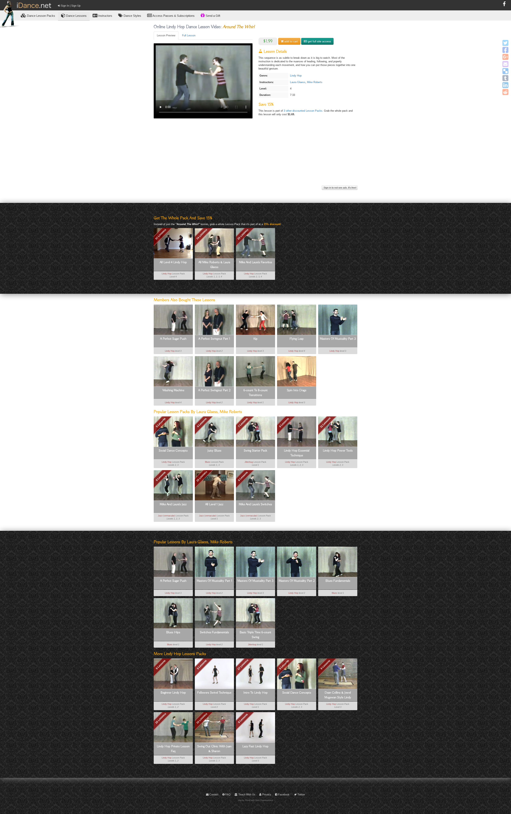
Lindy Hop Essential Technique (296, 453)
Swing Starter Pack (255, 451)
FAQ (228, 794)
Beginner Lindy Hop (173, 693)
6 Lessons (242, 476)
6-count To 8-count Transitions (255, 392)
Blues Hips (173, 632)
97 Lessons (160, 234)
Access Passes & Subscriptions (173, 15)
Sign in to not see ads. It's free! (339, 187)
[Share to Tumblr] (505, 78)
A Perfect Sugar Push (173, 339)
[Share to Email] (505, 64)
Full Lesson (188, 35)
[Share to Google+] (505, 57)
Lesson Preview (166, 35)
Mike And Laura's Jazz (173, 504)
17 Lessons (243, 664)
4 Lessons (201, 422)
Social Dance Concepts (173, 451)
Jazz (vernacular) (166, 515)
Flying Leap (297, 339)
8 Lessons (283, 422)
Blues (207, 462)
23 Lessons (243, 234)
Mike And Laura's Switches (255, 504)
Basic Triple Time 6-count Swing (255, 634)
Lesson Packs (41, 15)
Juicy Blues (214, 451)
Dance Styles (132, 15)
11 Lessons (325, 422)
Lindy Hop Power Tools (338, 451)
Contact (213, 794)
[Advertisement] (256, 157)
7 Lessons (242, 422)
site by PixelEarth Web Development (255, 800)
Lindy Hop (296, 75)
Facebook (283, 794)
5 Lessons (160, 422)
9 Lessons (160, 476)
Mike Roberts (314, 82)
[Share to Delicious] (505, 71)
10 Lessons (202, 718)
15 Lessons (202, 476)
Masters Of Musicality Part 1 (214, 581)
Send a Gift (212, 15)
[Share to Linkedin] (505, 85)
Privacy (266, 794)
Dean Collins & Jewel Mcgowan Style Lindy (337, 695)
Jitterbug (249, 462)
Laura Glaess (297, 82)
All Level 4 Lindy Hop (173, 262)
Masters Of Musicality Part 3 (338, 339)
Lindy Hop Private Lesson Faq (173, 749)
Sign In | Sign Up (70, 5)
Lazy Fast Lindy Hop (255, 746)
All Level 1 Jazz (214, 504)
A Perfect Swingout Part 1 (214, 339)
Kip (255, 339)
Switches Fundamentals (214, 632)
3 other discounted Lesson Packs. (304, 110)
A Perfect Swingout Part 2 (214, 390)
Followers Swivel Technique (214, 693)
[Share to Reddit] (505, 92)
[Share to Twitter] (505, 43)
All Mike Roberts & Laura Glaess (214, 264)
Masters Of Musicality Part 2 (297, 581)
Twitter (301, 794)
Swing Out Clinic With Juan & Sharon (214, 749)
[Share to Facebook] (505, 50)
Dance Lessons (76, 15)
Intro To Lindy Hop (255, 693)
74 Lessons (202, 234)
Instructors (104, 15)
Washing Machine (173, 390)
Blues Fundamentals (337, 581)
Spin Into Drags (296, 390)
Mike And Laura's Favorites (255, 262)
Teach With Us (246, 794)
